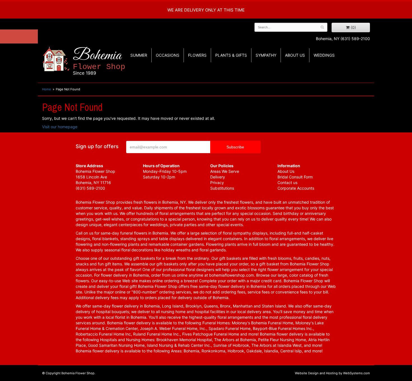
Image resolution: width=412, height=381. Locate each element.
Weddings (324, 55)
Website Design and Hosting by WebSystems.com (332, 373)
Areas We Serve (224, 171)
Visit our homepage (59, 126)
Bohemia (99, 61)
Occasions (167, 55)
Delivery (217, 177)
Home (46, 89)
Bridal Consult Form (295, 177)
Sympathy (266, 55)
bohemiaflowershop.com (231, 275)
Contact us (287, 182)
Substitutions (222, 188)
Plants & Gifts (231, 55)
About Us (285, 171)
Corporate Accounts (295, 188)
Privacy (217, 182)
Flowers (197, 55)
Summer (138, 55)
